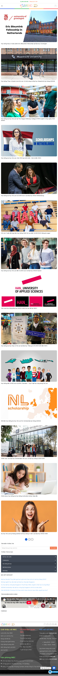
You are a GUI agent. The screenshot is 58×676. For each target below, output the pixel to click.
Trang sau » (32, 539)
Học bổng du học (29, 564)
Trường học (29, 560)
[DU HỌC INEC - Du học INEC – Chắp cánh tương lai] (29, 6)
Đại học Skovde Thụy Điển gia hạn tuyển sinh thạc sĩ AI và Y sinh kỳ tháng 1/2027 (23, 579)
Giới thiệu (29, 570)
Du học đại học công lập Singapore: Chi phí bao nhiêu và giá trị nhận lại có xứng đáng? (25, 584)
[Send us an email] (53, 624)
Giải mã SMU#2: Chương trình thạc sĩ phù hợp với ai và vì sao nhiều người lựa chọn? (24, 590)
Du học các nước (29, 557)
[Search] (56, 6)
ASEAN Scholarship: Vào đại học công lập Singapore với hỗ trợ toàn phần (21, 587)
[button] (54, 668)
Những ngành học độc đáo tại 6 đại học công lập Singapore (18, 582)
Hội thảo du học (29, 567)
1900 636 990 (24, 1)
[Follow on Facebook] (45, 624)
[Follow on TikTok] (50, 624)
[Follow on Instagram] (47, 624)
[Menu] (2, 6)
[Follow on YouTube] (55, 624)
